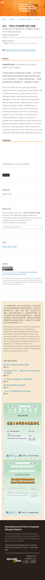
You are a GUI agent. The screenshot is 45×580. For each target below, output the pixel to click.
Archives (12, 19)
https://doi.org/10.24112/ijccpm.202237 (21, 50)
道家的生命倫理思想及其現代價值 (16, 365)
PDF (7, 175)
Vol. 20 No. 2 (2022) (25, 19)
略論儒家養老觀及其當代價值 (14, 385)
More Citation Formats (12, 227)
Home (4, 19)
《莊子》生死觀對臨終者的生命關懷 (17, 391)
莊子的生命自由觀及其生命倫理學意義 (18, 379)
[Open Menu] (2, 2)
